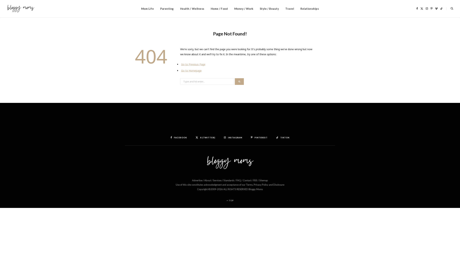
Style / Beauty (269, 8)
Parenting (167, 8)
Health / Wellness (192, 8)
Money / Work (243, 8)
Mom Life (147, 8)
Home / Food (219, 8)
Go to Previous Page (193, 64)
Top (231, 200)
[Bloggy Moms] (21, 8)
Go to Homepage (191, 70)
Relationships (309, 8)
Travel (289, 8)
